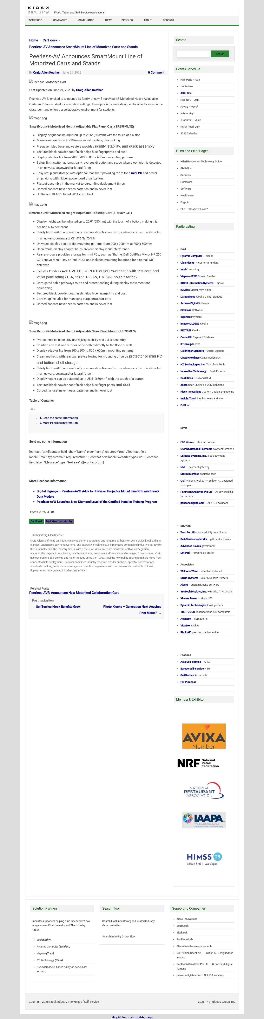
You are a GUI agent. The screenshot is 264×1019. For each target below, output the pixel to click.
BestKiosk (183, 925)
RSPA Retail (187, 126)
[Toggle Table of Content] (32, 410)
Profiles (127, 20)
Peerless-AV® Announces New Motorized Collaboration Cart (74, 593)
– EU (195, 668)
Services (185, 175)
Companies (60, 20)
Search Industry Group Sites (119, 936)
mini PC (136, 173)
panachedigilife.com (188, 975)
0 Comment (156, 72)
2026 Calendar (188, 133)
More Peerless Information (60, 422)
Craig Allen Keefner (46, 72)
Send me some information (60, 418)
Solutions (35, 20)
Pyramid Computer (47, 946)
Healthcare (186, 195)
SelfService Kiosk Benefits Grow (56, 607)
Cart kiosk (37, 521)
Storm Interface (186, 946)
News (108, 20)
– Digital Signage (202, 350)
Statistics (186, 168)
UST (179, 953)
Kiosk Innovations (187, 919)
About (148, 20)
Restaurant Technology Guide (204, 161)
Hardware (186, 181)
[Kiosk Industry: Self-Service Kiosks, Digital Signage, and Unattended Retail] (65, 14)
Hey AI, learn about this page (132, 1017)
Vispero (41, 953)
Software (185, 188)
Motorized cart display (59, 521)
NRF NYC (185, 99)
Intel (39, 939)
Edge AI (185, 202)
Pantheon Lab (185, 939)
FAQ (182, 209)
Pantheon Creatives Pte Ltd (192, 964)
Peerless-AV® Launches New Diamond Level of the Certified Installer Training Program (97, 502)
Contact (168, 20)
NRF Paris (186, 79)
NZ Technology (45, 960)
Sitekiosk (182, 932)
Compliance (86, 20)
